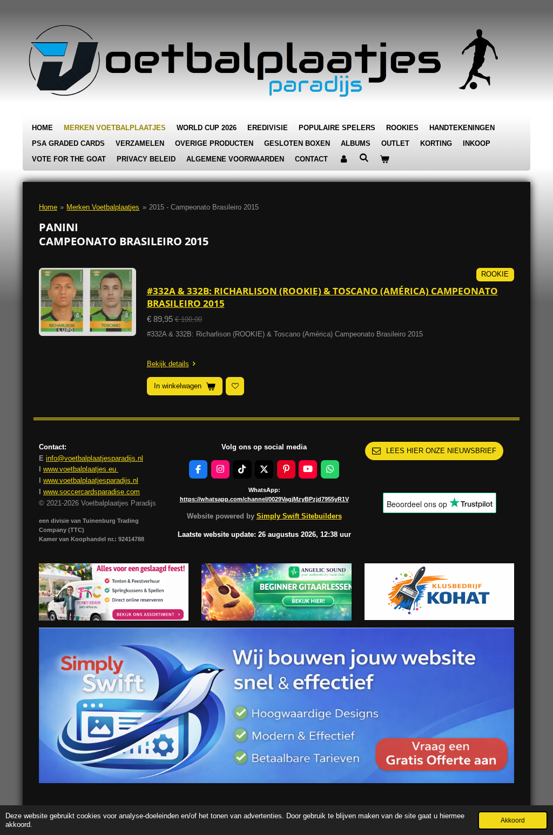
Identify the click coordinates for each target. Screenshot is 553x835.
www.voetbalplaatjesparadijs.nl (90, 480)
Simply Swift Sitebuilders (299, 516)
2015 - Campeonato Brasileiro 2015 (204, 207)
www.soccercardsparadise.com (91, 492)
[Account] (343, 159)
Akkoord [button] (513, 820)
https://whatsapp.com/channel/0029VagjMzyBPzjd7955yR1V (264, 499)
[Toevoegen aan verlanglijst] (235, 386)
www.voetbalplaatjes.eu (80, 469)
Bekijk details (168, 364)
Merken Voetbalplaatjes (102, 207)
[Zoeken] (364, 158)
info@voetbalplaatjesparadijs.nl (94, 458)
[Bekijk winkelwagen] (384, 159)
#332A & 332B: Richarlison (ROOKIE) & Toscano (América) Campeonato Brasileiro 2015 (322, 296)
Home (48, 207)
